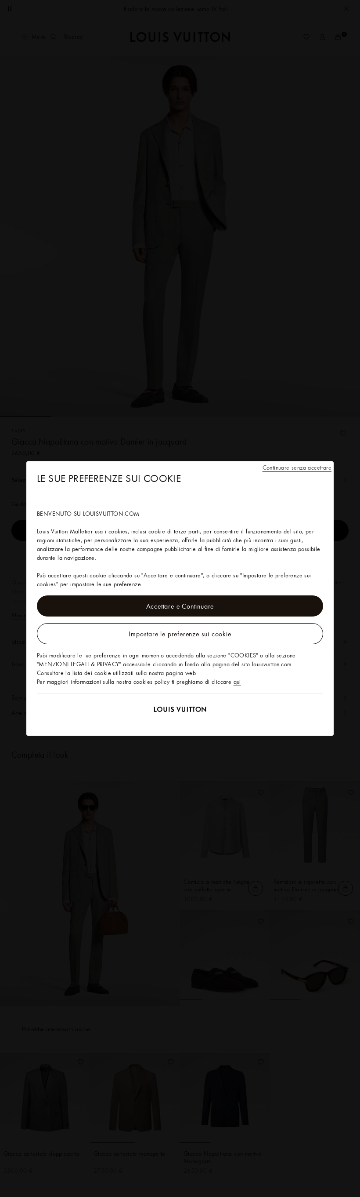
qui (237, 682)
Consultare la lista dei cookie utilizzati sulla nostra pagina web (116, 673)
